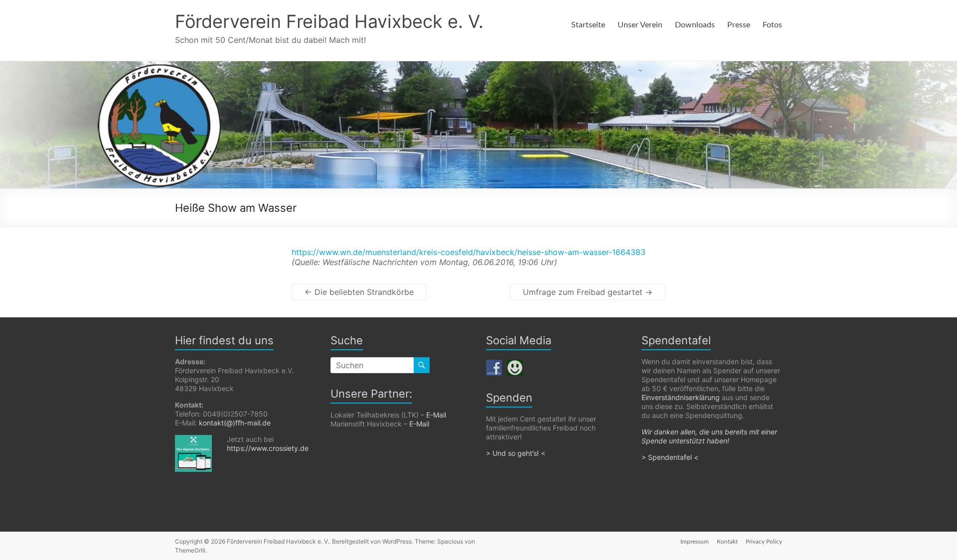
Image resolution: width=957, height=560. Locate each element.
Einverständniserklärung (680, 397)
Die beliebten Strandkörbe (359, 292)
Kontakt (727, 542)
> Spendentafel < (670, 457)
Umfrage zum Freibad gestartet (587, 292)
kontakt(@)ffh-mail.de (235, 423)
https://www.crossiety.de (268, 448)
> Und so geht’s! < (515, 453)
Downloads (695, 25)
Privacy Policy (764, 542)
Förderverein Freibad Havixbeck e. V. (329, 21)
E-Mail (436, 415)
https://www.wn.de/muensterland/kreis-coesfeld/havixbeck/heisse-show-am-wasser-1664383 (468, 252)
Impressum (694, 542)
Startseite (588, 25)
